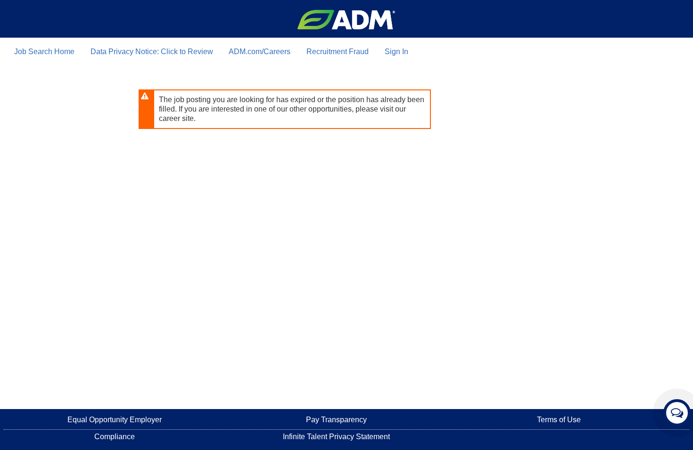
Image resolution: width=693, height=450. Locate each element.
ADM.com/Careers (259, 52)
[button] (677, 412)
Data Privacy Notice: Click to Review (152, 52)
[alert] (285, 109)
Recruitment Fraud (337, 52)
